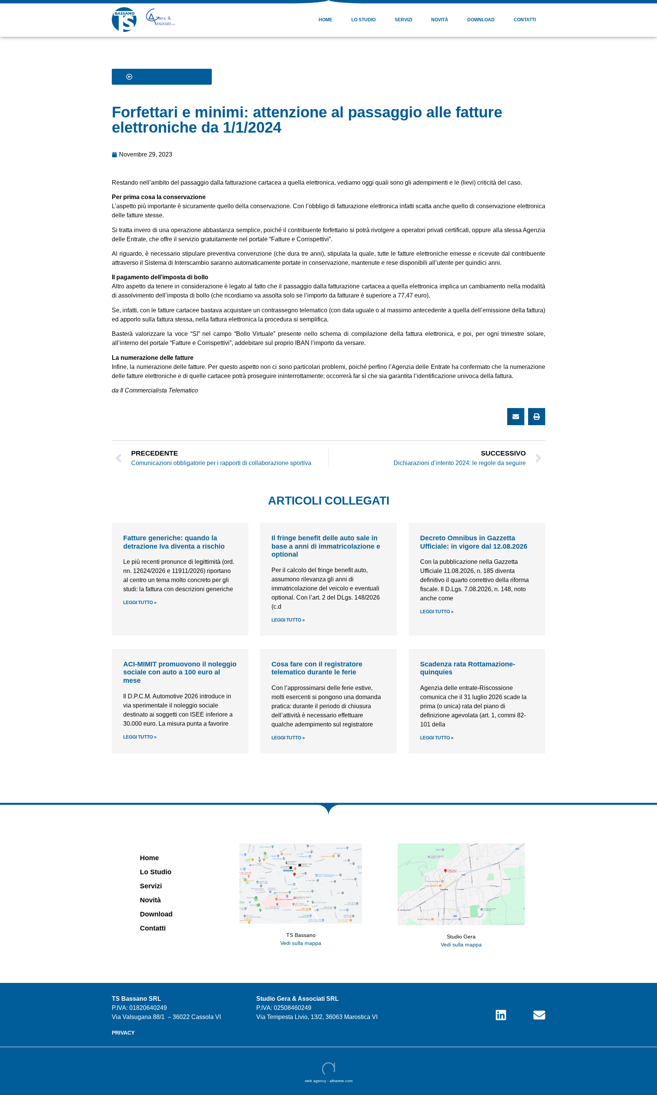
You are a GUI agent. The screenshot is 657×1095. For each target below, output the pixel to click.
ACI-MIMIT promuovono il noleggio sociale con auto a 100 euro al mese (179, 672)
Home (325, 19)
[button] (515, 416)
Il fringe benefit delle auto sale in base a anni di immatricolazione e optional (325, 546)
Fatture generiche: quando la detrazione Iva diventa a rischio (174, 542)
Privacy (123, 1033)
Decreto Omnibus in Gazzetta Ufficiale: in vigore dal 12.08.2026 (473, 542)
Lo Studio (363, 19)
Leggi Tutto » (140, 602)
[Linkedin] (501, 1015)
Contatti (525, 19)
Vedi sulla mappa (300, 943)
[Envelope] (539, 1015)
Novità (439, 19)
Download (481, 19)
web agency (315, 1081)
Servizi (403, 19)
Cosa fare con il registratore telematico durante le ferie (316, 668)
